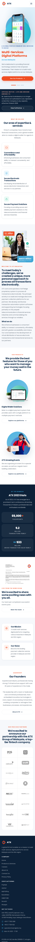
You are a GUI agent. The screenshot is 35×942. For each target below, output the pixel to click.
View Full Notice (16, 108)
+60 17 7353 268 (9, 921)
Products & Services (8, 864)
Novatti (4, 901)
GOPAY (4, 888)
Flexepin (4, 905)
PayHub (4, 885)
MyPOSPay (5, 891)
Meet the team (16, 610)
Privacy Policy (6, 877)
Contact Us (6, 873)
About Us (5, 870)
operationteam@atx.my (12, 928)
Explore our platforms (16, 421)
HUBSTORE (5, 898)
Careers (4, 867)
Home (4, 860)
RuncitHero (5, 895)
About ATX (16, 712)
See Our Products (16, 78)
